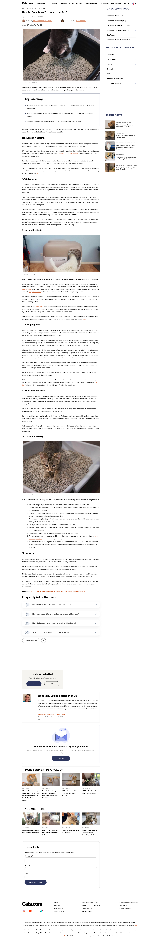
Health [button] (109, 64)
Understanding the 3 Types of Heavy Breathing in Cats (89, 832)
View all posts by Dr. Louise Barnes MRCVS (51, 714)
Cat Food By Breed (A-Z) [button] (116, 21)
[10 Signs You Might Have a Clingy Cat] (71, 825)
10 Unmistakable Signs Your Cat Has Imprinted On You (70, 793)
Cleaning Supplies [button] (114, 83)
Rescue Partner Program (128, 902)
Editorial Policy (125, 905)
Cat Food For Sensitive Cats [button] (118, 30)
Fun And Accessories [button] (115, 78)
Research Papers (125, 908)
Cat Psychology (39, 8)
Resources (115, 4)
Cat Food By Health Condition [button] (118, 25)
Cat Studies (25, 827)
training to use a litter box (68, 154)
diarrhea (39, 539)
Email (27, 874)
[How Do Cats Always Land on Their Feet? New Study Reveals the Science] (51, 786)
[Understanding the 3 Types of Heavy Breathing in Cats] (91, 825)
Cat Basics (45, 827)
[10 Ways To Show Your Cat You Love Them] (91, 786)
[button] (133, 3)
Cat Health (76, 4)
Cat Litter (52, 4)
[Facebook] (36, 911)
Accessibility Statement (91, 905)
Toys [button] (108, 74)
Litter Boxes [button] (111, 59)
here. (135, 925)
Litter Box (64, 4)
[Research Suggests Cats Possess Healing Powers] (31, 825)
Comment (29, 856)
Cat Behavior (90, 4)
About (126, 4)
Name (27, 866)
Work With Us (59, 911)
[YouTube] (30, 911)
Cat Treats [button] (111, 35)
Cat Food (40, 4)
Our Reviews (59, 908)
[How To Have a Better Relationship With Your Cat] (51, 825)
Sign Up (61, 758)
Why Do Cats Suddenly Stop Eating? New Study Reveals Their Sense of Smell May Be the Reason (30, 795)
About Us (57, 902)
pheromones (26, 289)
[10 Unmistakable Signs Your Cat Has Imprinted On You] (71, 786)
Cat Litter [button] (111, 55)
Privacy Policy (87, 911)
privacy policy (62, 936)
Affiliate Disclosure (90, 902)
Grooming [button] (111, 69)
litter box (39, 307)
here (38, 173)
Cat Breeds (104, 4)
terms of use (50, 936)
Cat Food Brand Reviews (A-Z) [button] (118, 40)
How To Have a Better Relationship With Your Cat (50, 832)
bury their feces (35, 292)
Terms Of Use (87, 908)
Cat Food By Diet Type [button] (116, 16)
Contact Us (58, 905)
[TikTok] (41, 911)
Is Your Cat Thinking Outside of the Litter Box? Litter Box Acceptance (58, 591)
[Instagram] (24, 911)
